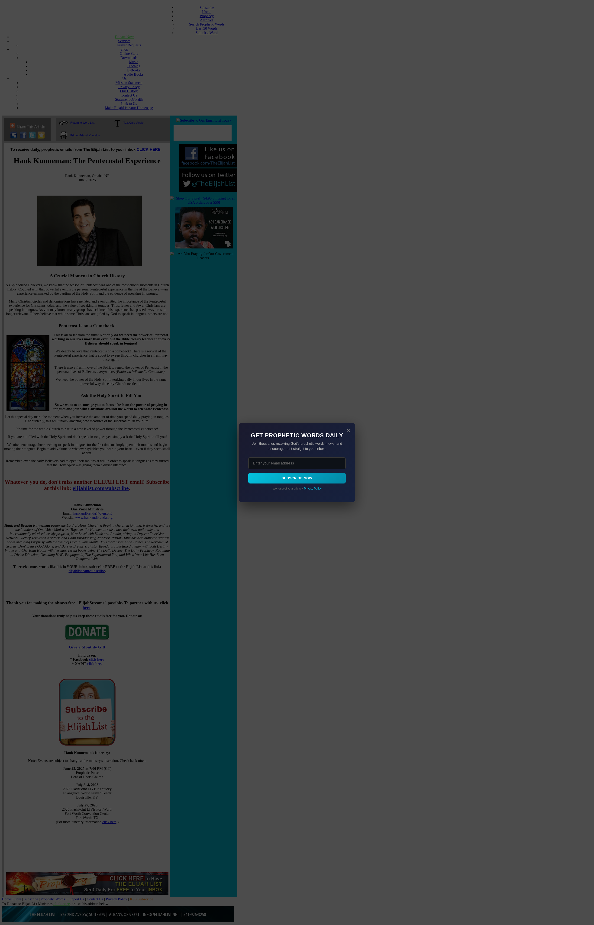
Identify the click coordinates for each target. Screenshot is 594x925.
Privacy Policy (313, 488)
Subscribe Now (297, 478)
